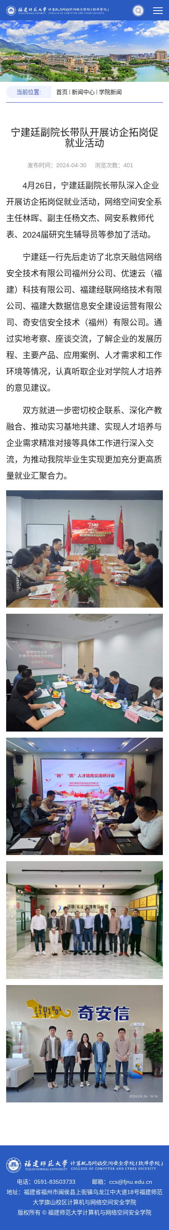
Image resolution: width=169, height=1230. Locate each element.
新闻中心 (83, 92)
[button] (138, 10)
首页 (62, 92)
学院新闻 (110, 92)
